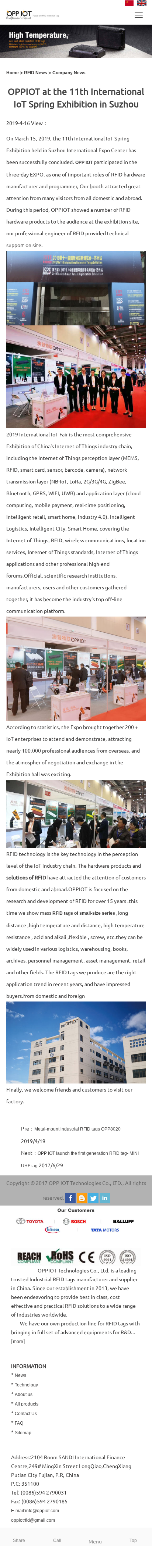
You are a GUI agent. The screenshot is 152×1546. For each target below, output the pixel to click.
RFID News (35, 72)
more (18, 1341)
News (20, 1375)
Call (57, 1540)
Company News (69, 72)
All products (26, 1404)
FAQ (19, 1423)
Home (12, 72)
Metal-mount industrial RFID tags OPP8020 (77, 1129)
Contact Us (26, 1413)
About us (23, 1394)
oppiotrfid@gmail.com (33, 1520)
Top (133, 1540)
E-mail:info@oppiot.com (35, 1510)
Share (19, 1540)
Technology (26, 1385)
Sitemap (23, 1432)
